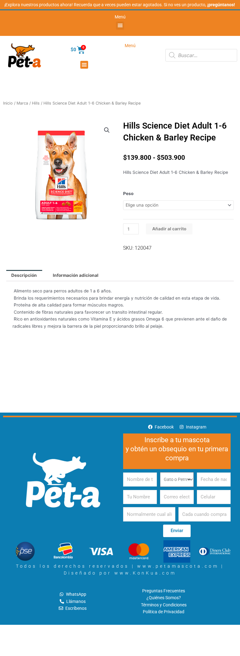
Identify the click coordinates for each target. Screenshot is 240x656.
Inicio (8, 103)
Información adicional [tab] (75, 275)
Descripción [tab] (24, 275)
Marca (22, 103)
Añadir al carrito (169, 228)
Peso (128, 193)
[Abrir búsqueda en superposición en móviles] (201, 55)
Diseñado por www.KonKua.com (120, 572)
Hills (36, 103)
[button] (120, 26)
